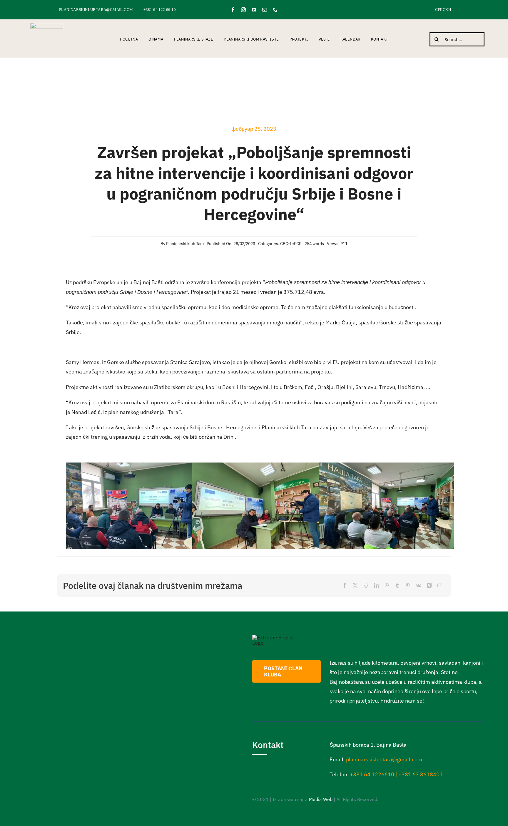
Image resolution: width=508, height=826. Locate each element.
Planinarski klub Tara (185, 243)
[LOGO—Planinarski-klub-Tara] (46, 25)
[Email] (440, 585)
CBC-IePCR (291, 243)
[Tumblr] (397, 585)
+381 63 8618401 (420, 774)
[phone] (275, 9)
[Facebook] (345, 585)
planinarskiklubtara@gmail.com (384, 759)
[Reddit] (366, 585)
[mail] (264, 9)
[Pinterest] (407, 585)
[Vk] (418, 585)
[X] (355, 585)
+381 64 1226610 (372, 774)
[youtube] (254, 9)
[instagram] (243, 9)
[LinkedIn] (376, 585)
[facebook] (232, 9)
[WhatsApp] (387, 585)
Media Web (320, 799)
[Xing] (429, 585)
